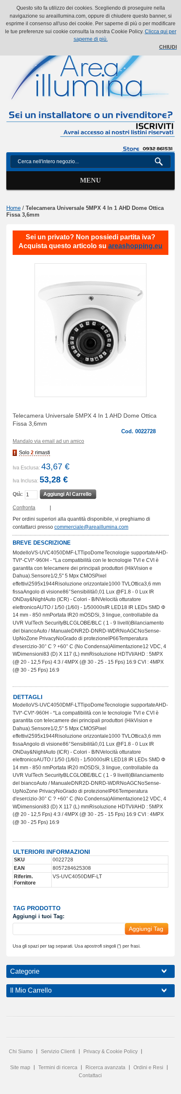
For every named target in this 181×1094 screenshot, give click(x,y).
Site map (20, 1067)
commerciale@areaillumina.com (91, 527)
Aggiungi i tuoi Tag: (38, 916)
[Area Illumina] (90, 64)
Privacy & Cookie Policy (110, 1051)
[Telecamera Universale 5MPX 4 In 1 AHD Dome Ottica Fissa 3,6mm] (90, 330)
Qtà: (18, 494)
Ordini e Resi (148, 1067)
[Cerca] (162, 161)
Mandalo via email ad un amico (48, 441)
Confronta (24, 508)
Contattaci (90, 1075)
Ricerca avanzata (105, 1067)
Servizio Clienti (58, 1051)
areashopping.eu (135, 245)
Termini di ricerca (57, 1067)
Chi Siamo (21, 1051)
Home (13, 208)
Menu (90, 180)
